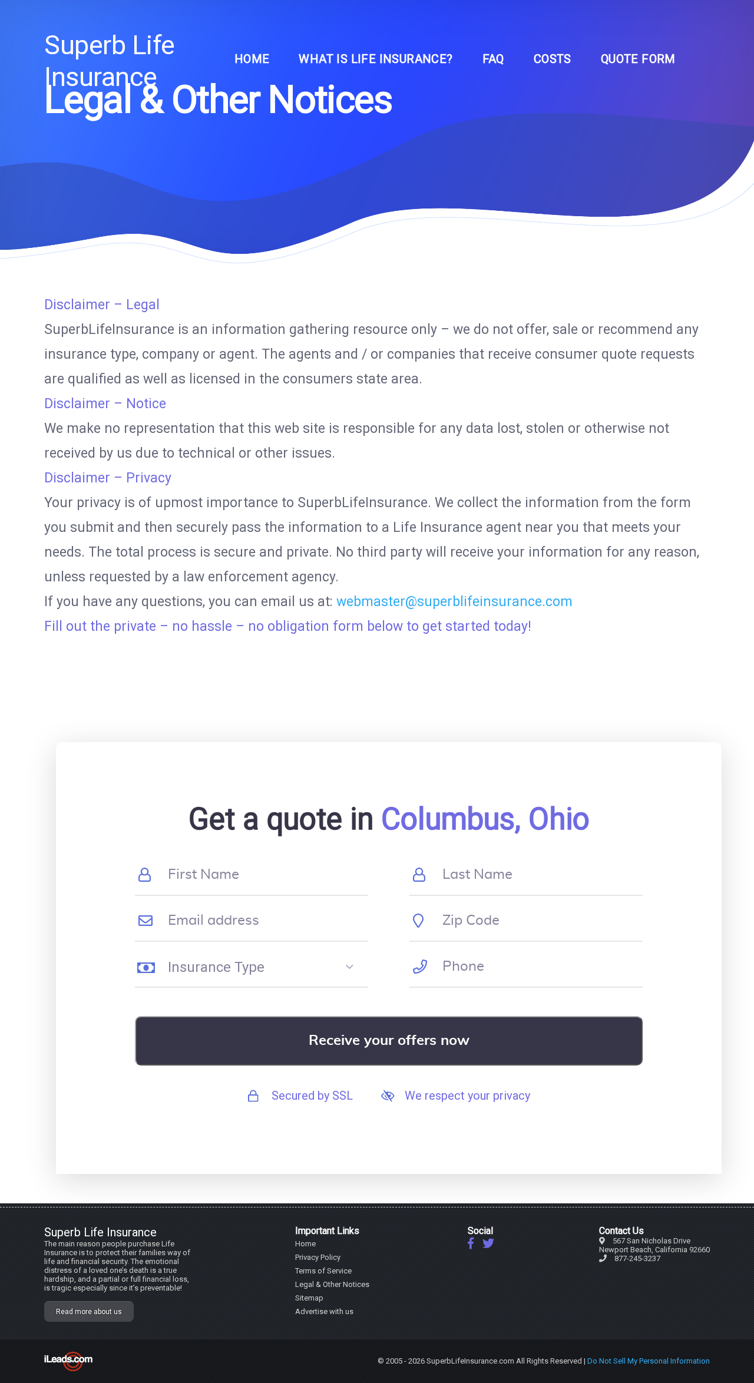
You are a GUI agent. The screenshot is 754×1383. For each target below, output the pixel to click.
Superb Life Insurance (109, 60)
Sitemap (309, 1297)
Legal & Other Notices (332, 1284)
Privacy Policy (317, 1257)
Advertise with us (324, 1311)
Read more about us (89, 1312)
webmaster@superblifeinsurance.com (454, 602)
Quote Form (638, 59)
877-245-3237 (637, 1258)
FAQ (493, 59)
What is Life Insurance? (375, 59)
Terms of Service (323, 1270)
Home (252, 59)
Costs (552, 59)
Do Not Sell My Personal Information (648, 1360)
